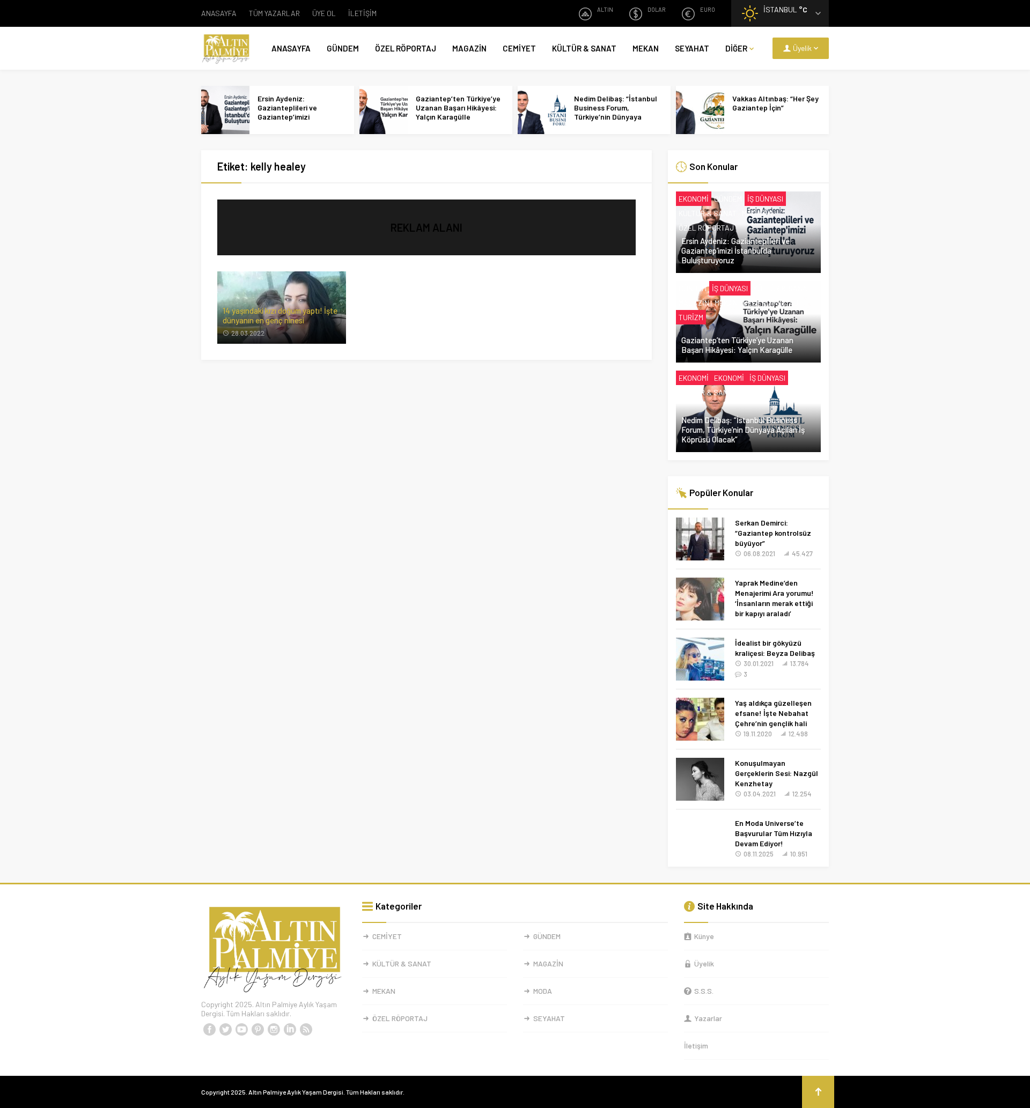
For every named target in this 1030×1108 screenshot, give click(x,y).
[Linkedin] (289, 1029)
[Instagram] (273, 1029)
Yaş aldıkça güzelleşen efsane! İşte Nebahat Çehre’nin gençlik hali (773, 713)
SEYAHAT (692, 48)
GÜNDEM (343, 48)
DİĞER (736, 48)
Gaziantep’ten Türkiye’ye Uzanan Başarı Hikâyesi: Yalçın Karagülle (458, 107)
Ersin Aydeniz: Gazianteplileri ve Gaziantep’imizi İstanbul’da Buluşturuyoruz (287, 116)
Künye (704, 936)
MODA (542, 990)
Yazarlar (708, 1018)
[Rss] (305, 1029)
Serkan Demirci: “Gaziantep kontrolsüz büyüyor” (773, 533)
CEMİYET (519, 48)
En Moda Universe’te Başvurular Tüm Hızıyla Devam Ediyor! (773, 833)
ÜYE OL (324, 13)
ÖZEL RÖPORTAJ (405, 48)
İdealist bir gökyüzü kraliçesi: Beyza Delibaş (775, 648)
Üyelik (704, 963)
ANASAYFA (219, 13)
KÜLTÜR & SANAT (584, 48)
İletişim (696, 1045)
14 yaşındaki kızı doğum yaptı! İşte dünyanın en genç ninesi (280, 315)
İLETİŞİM (362, 13)
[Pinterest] (257, 1029)
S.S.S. (703, 990)
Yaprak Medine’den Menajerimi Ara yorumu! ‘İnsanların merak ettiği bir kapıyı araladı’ (774, 598)
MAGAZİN (469, 48)
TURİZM (691, 317)
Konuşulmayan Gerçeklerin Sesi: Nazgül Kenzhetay (776, 773)
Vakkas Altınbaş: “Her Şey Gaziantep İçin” (775, 103)
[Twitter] (225, 1029)
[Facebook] (209, 1029)
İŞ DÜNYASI (765, 198)
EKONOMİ (694, 198)
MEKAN (645, 48)
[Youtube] (241, 1029)
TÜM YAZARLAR (274, 13)
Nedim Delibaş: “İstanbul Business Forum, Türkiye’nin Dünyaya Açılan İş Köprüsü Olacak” (617, 112)
